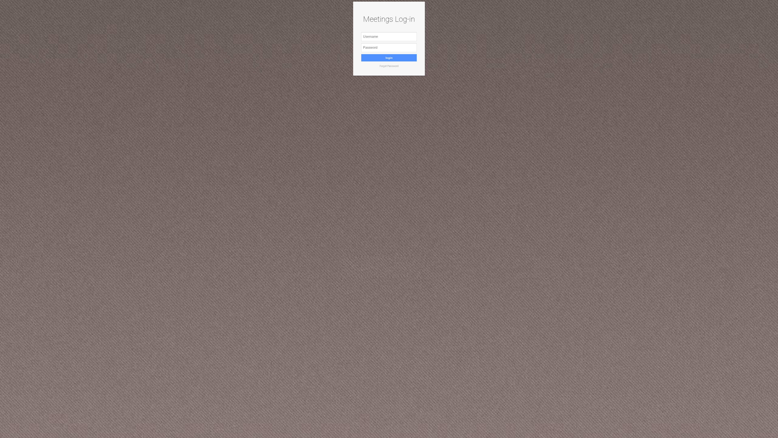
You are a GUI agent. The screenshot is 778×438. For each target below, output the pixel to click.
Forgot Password (389, 66)
